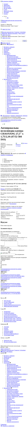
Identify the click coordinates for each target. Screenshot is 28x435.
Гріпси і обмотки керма (13, 86)
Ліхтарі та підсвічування (13, 76)
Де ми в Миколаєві (9, 302)
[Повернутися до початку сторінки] (7, 1)
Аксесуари (7, 54)
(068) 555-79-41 (6, 35)
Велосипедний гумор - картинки (12, 320)
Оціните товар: (5, 248)
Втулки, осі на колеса (12, 83)
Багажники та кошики (13, 82)
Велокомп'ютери (11, 55)
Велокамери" (13, 203)
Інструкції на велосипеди (11, 315)
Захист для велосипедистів (14, 61)
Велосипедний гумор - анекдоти (12, 318)
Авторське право (8, 331)
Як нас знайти (7, 8)
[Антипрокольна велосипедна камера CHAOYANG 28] (14, 287)
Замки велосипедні (12, 59)
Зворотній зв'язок (8, 11)
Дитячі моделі (7, 48)
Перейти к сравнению (8, 425)
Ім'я (2, 233)
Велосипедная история (10, 321)
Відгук (3, 246)
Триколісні (6, 52)
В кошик (4, 271)
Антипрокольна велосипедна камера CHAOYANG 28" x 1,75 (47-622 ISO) (10, 292)
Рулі (8, 106)
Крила (8, 94)
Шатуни (9, 111)
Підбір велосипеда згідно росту (12, 317)
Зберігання (6, 5)
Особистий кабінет (9, 313)
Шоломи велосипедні (12, 78)
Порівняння (7, 311)
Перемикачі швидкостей (13, 99)
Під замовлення (6, 153)
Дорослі (6, 51)
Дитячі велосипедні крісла (14, 58)
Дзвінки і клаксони (12, 62)
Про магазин (7, 6)
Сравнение (3, 424)
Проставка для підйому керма (15, 85)
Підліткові (6, 49)
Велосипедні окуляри (12, 56)
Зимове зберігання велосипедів (12, 305)
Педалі (8, 97)
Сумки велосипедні (12, 73)
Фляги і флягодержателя (13, 75)
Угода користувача (9, 335)
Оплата (6, 13)
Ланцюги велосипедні (13, 113)
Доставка (6, 12)
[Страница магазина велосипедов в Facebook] (13, 32)
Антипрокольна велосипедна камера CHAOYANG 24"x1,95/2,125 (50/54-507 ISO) (12, 275)
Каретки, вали (10, 89)
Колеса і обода (10, 92)
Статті (5, 9)
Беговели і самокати (9, 47)
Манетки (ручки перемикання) (15, 96)
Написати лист (8, 340)
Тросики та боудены (12, 110)
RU (8, 18)
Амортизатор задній (12, 80)
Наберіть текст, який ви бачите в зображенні (12, 250)
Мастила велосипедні (12, 108)
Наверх (10, 351)
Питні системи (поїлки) (13, 72)
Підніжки (9, 100)
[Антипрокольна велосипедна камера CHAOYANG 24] (14, 270)
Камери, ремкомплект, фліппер (15, 87)
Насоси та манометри (12, 69)
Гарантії (6, 329)
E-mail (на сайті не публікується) (14, 237)
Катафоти (9, 90)
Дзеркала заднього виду (13, 63)
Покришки (10, 103)
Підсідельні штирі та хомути (14, 101)
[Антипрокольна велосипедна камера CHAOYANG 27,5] (14, 121)
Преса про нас (8, 303)
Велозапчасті (7, 79)
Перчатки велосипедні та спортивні (16, 71)
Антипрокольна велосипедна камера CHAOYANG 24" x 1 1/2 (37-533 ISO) (11, 284)
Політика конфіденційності (11, 333)
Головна (6, 4)
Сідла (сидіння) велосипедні (14, 107)
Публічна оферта (8, 332)
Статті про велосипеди (10, 314)
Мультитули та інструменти (14, 68)
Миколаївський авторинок (11, 306)
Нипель (3, 189)
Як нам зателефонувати (10, 342)
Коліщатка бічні (11, 93)
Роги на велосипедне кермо (14, 104)
